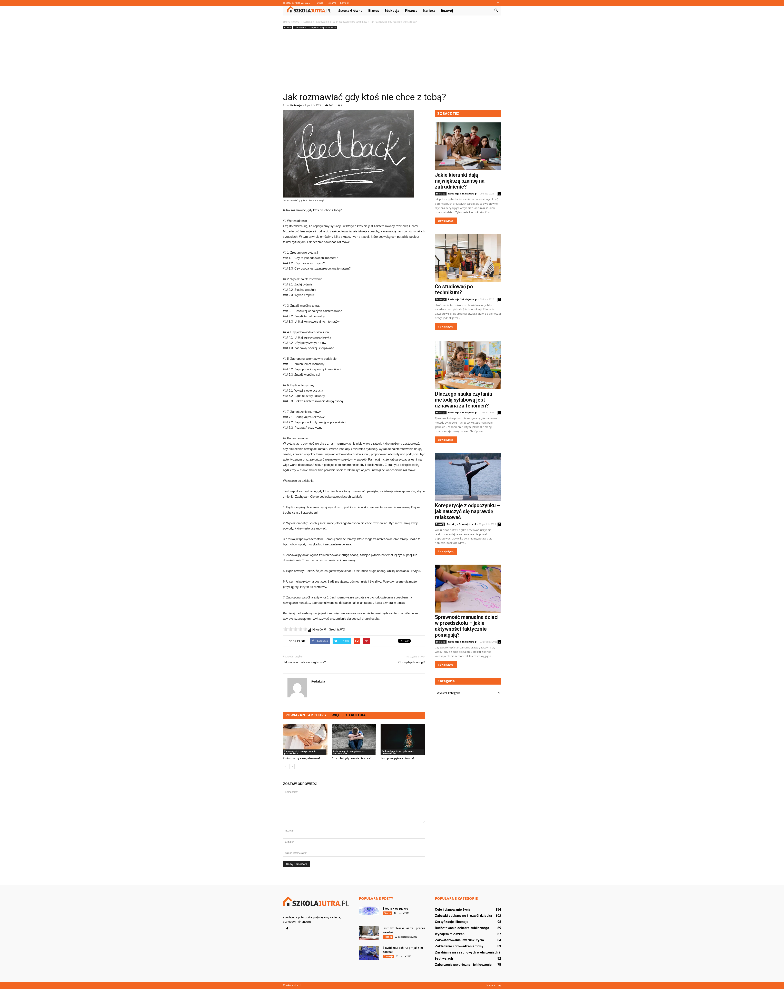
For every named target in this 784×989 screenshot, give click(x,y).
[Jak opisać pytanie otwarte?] (403, 739)
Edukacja (392, 10)
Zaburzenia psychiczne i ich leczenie (463, 965)
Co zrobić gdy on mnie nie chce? (352, 758)
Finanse (411, 10)
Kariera (429, 10)
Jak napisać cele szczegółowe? (304, 662)
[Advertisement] (392, 61)
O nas (320, 2)
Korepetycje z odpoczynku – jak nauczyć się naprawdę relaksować (467, 511)
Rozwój (447, 10)
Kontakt (344, 2)
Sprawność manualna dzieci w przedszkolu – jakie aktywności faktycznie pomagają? (467, 626)
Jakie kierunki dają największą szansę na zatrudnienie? (459, 181)
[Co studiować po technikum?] (468, 258)
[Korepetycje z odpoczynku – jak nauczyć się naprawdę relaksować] (468, 477)
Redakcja (296, 105)
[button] (496, 11)
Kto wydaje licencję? (411, 662)
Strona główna (350, 10)
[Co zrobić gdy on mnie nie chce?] (354, 739)
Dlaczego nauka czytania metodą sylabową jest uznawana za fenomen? (463, 400)
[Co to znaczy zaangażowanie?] (305, 739)
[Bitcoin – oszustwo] (369, 911)
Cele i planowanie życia (452, 909)
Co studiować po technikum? (454, 289)
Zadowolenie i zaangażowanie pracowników (315, 27)
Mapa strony (494, 985)
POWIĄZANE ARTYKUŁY (306, 715)
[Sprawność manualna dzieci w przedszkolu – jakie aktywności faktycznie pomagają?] (468, 589)
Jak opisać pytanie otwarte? (397, 758)
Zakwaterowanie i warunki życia (459, 940)
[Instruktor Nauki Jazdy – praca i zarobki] (369, 933)
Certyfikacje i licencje (451, 922)
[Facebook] (498, 3)
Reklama (331, 2)
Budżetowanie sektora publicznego (462, 928)
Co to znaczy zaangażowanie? (301, 758)
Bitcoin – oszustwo (395, 908)
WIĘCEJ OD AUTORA (349, 715)
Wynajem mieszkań (449, 934)
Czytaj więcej (446, 220)
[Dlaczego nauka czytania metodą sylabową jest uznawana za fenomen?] (468, 365)
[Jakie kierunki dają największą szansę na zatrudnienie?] (468, 146)
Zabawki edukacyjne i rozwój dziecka (463, 916)
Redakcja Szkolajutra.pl (462, 193)
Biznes (373, 10)
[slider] (295, 629)
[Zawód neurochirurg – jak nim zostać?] (369, 953)
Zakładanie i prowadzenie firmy (459, 946)
